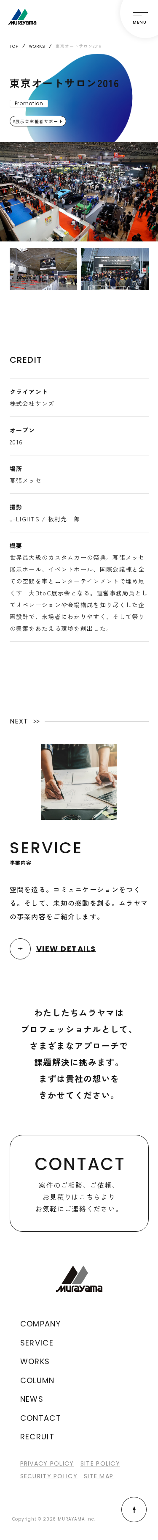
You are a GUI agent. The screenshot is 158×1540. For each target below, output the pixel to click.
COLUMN (37, 1380)
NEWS (32, 1399)
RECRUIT (37, 1436)
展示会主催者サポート (39, 121)
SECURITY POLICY (49, 1476)
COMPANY (40, 1323)
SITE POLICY (100, 1463)
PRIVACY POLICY (47, 1463)
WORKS (35, 1361)
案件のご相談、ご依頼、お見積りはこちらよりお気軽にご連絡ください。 (80, 1183)
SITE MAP (98, 1476)
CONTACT (41, 1418)
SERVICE (37, 1342)
